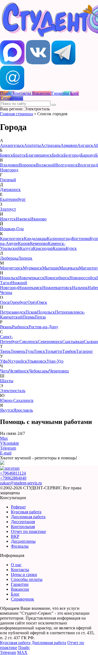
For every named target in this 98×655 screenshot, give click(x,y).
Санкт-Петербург (9, 339)
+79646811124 (13, 473)
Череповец (59, 371)
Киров (24, 243)
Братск (19, 155)
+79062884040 (13, 478)
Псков (31, 312)
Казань (59, 248)
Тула (29, 351)
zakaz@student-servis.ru (21, 483)
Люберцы (9, 258)
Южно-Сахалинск (16, 400)
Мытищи (50, 268)
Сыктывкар (73, 341)
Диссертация (23, 521)
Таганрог (84, 351)
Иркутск (8, 219)
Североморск (50, 341)
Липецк (25, 258)
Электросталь (12, 390)
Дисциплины (23, 541)
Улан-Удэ (55, 361)
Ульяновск (37, 361)
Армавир (68, 145)
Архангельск (12, 145)
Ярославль (23, 410)
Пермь (29, 317)
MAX (22, 652)
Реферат (18, 507)
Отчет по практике (28, 531)
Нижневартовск (57, 287)
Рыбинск (20, 327)
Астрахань (50, 145)
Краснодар (43, 248)
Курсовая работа (26, 512)
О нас (16, 564)
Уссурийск (17, 361)
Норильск (9, 277)
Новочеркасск (31, 277)
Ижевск (23, 219)
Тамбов (69, 351)
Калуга (26, 248)
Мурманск (32, 268)
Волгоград (87, 165)
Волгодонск (66, 165)
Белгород (72, 155)
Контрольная (23, 526)
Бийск (57, 155)
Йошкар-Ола (12, 228)
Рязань (6, 327)
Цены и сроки (24, 574)
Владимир (9, 165)
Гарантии (20, 584)
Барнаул (88, 155)
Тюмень (18, 351)
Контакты (20, 569)
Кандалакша (35, 238)
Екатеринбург (13, 199)
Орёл (32, 302)
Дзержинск (10, 189)
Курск (71, 248)
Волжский (45, 165)
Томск (39, 351)
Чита (4, 371)
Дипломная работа (28, 516)
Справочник (22, 599)
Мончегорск (11, 268)
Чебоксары (39, 371)
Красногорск (12, 238)
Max (4, 438)
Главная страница (16, 113)
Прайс (24, 647)
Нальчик (80, 287)
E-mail (5, 453)
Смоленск (28, 341)
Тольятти (53, 351)
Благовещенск (39, 155)
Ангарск (85, 145)
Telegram (8, 448)
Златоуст (8, 209)
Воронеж (27, 165)
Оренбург (18, 302)
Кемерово (39, 243)
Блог (15, 594)
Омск (42, 302)
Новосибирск (56, 277)
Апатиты (32, 145)
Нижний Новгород (13, 285)
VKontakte (9, 443)
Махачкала (69, 268)
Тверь (5, 351)
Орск (5, 302)
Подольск (46, 312)
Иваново (38, 219)
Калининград (59, 238)
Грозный (8, 179)
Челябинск (19, 371)
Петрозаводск (13, 312)
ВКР (15, 536)
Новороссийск (82, 277)
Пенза (40, 317)
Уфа (4, 361)
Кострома (81, 238)
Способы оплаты (26, 579)
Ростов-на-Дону (43, 327)
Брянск (6, 155)
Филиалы (20, 546)
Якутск (6, 410)
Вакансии (20, 589)
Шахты (6, 380)
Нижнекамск (30, 287)
